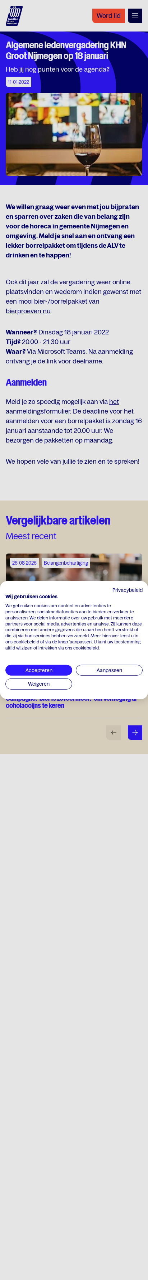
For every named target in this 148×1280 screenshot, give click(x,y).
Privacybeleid (127, 589)
